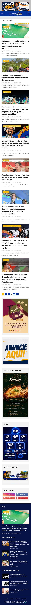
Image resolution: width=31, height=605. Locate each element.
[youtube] (9, 498)
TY (25, 602)
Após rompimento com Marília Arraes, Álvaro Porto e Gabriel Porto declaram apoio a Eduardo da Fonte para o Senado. (19, 544)
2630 (14, 294)
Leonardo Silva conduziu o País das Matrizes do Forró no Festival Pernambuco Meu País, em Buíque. (15, 144)
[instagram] (9, 494)
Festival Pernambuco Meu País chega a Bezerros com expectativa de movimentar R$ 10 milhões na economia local (19, 554)
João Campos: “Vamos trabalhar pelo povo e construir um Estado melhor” (18, 563)
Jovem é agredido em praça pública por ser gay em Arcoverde (19, 589)
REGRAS (17, 599)
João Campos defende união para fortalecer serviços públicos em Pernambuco (15, 177)
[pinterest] (22, 498)
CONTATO (24, 599)
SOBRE (12, 599)
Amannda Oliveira (7, 51)
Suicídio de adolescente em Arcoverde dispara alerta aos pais (18, 575)
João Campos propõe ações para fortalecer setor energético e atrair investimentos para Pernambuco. (15, 44)
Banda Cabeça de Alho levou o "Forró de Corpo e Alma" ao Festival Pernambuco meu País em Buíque (14, 244)
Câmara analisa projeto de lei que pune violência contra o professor (19, 582)
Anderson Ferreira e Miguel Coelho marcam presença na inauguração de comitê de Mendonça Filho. (13, 210)
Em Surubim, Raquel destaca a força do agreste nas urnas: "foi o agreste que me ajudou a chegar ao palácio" (15, 110)
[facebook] (22, 494)
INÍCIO (6, 599)
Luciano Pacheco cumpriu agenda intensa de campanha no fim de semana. (15, 77)
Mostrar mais (21, 23)
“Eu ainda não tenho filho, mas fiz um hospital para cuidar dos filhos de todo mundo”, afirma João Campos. (14, 278)
